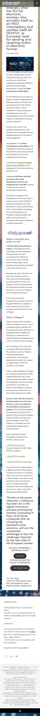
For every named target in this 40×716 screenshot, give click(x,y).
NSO (7, 583)
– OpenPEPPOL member (15, 456)
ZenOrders (16, 586)
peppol (26, 583)
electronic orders (25, 581)
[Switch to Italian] (20, 710)
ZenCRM (9, 586)
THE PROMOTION (20, 568)
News (17, 578)
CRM (17, 581)
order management (16, 583)
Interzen (17, 3)
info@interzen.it (24, 634)
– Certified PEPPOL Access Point (19, 462)
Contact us (20, 556)
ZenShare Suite (26, 586)
